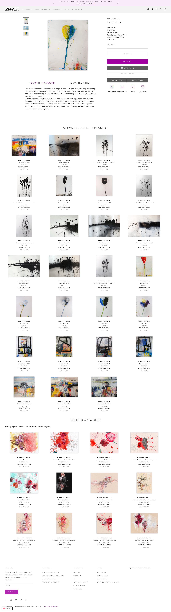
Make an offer (116, 80)
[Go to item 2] (26, 28)
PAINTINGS (35, 9)
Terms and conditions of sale (108, 582)
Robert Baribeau (113, 18)
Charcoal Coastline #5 (144, 243)
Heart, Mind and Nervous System (144, 459)
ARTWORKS (26, 9)
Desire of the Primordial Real (64, 459)
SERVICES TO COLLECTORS (51, 572)
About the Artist (80, 83)
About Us (77, 572)
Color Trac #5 (144, 363)
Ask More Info (137, 80)
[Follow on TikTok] (21, 600)
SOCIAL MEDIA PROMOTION (51, 582)
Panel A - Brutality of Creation (104, 540)
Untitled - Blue (24, 162)
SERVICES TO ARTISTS (49, 579)
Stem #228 (144, 283)
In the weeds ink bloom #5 (104, 162)
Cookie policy (102, 579)
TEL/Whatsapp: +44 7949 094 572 (140, 568)
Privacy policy (102, 575)
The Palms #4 (24, 283)
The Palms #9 (64, 162)
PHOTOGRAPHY (45, 9)
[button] (7, 608)
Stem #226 (64, 323)
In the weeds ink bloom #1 (144, 202)
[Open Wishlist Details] (157, 9)
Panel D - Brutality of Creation (144, 500)
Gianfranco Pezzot (24, 457)
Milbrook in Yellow (64, 404)
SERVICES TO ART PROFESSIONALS (53, 575)
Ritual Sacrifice (24, 500)
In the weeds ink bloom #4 (104, 283)
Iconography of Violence (144, 540)
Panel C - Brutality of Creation (24, 540)
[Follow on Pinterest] (16, 600)
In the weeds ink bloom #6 (144, 162)
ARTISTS (70, 9)
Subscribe (12, 592)
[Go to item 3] (26, 34)
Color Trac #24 (104, 363)
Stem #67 (104, 323)
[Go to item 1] (26, 20)
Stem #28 (144, 323)
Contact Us (78, 575)
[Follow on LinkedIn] (26, 600)
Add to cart (127, 54)
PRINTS (63, 9)
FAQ (75, 579)
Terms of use (102, 572)
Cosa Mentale (24, 459)
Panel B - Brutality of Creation (64, 540)
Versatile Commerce (50, 606)
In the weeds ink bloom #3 (24, 243)
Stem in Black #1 (64, 202)
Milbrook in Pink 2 (24, 404)
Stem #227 (24, 323)
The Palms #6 (104, 243)
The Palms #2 (64, 243)
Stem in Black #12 (104, 202)
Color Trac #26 (64, 363)
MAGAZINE (78, 9)
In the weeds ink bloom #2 (24, 202)
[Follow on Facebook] (6, 600)
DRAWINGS (56, 9)
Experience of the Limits (104, 459)
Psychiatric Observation (104, 500)
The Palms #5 (64, 283)
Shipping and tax (80, 585)
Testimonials (78, 589)
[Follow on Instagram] (11, 600)
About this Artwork (42, 83)
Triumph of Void (64, 500)
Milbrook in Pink (104, 404)
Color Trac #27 (24, 363)
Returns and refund (81, 582)
